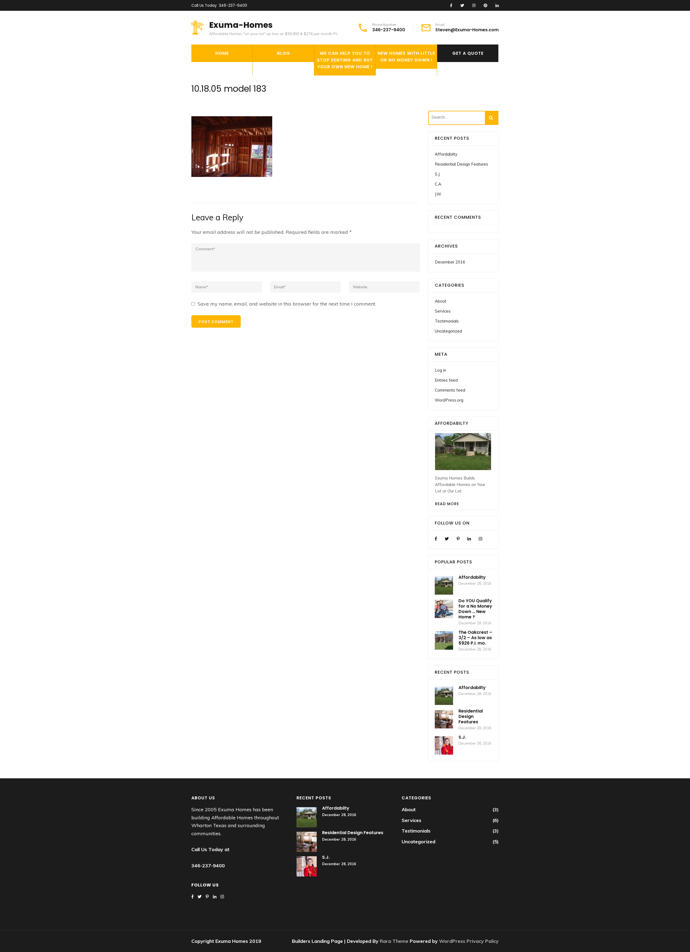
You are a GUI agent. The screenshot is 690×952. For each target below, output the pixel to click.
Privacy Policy (483, 941)
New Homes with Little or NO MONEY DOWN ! (406, 56)
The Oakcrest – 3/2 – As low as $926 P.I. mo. (475, 637)
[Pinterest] (458, 538)
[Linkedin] (469, 538)
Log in (440, 370)
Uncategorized (448, 331)
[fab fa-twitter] (462, 5)
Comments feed (450, 390)
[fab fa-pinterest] (485, 5)
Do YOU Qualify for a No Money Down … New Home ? (475, 609)
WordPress (452, 941)
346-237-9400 (233, 5)
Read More (447, 503)
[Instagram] (480, 538)
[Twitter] (447, 538)
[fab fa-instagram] (473, 5)
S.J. (437, 174)
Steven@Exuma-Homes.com (467, 30)
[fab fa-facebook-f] (451, 5)
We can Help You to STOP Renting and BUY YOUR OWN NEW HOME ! (345, 60)
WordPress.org (449, 400)
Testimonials (447, 321)
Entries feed (446, 380)
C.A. (438, 184)
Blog (283, 53)
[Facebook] (436, 538)
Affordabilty (446, 154)
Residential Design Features (461, 164)
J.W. (438, 194)
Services (443, 311)
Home (222, 53)
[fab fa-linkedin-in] (497, 5)
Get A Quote (468, 53)
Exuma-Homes (241, 25)
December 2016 (450, 262)
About (440, 301)
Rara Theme (395, 941)
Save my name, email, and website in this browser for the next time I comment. (287, 304)
